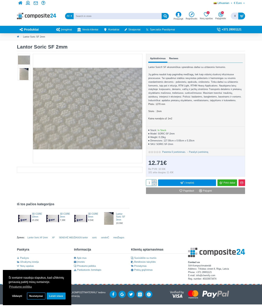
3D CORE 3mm (65, 215)
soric (94, 237)
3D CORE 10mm (37, 215)
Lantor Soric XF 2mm (37, 237)
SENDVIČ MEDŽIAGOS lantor (73, 237)
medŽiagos (118, 237)
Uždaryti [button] (17, 295)
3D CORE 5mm (93, 215)
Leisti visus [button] (56, 295)
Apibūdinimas (158, 58)
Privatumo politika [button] (20, 286)
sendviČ (105, 237)
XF (53, 237)
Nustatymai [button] (36, 295)
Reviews (173, 58)
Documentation (80, 169)
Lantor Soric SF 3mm (120, 217)
